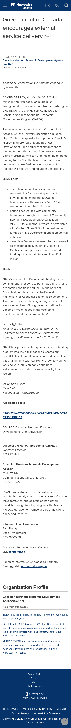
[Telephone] (57, 5)
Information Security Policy (37, 709)
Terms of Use (10, 709)
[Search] (66, 5)
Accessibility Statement (47, 713)
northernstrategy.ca (34, 566)
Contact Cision (35, 674)
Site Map (61, 709)
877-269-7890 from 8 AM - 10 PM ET (35, 696)
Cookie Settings (20, 713)
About (35, 682)
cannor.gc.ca (17, 552)
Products (35, 678)
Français (48, 36)
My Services (34, 686)
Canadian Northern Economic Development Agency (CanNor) (31, 599)
